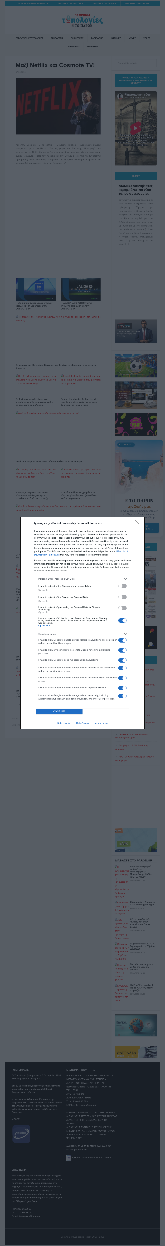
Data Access (82, 723)
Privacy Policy (101, 723)
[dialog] (82, 623)
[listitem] (82, 579)
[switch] (122, 586)
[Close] (138, 523)
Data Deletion (64, 723)
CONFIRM (59, 711)
